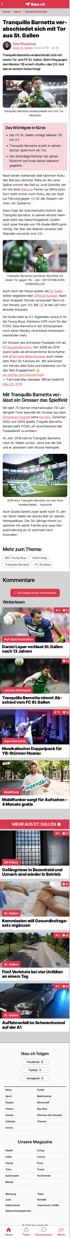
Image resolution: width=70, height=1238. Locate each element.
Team (40, 1193)
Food (40, 1163)
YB (33, 198)
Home (6, 11)
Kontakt (41, 1199)
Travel (40, 1169)
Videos (9, 1108)
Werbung (10, 1193)
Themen (42, 1121)
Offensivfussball (45, 295)
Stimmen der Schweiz (49, 1115)
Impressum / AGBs (48, 1205)
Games (9, 1115)
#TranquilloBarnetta (17, 347)
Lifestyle (10, 1121)
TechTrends (44, 1175)
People (9, 1102)
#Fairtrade (16, 356)
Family (9, 1163)
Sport (17, 11)
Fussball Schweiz (36, 11)
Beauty (9, 1181)
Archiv (9, 1127)
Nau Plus (42, 1108)
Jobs (8, 1199)
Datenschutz (12, 1205)
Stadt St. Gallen (23, 47)
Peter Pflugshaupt (24, 43)
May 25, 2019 (12, 384)
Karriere (44, 417)
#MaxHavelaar (35, 356)
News (8, 1089)
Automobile (12, 1175)
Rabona (26, 189)
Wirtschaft (43, 1102)
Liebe (8, 1156)
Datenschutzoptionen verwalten (19, 1210)
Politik (40, 1089)
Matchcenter (44, 1096)
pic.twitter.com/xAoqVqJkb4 (23, 375)
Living (40, 1150)
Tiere (8, 1169)
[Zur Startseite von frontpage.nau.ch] (35, 4)
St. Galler (56, 291)
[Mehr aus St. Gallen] (35, 824)
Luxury (41, 1156)
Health (9, 1150)
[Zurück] (2, 4)
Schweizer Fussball (16, 417)
